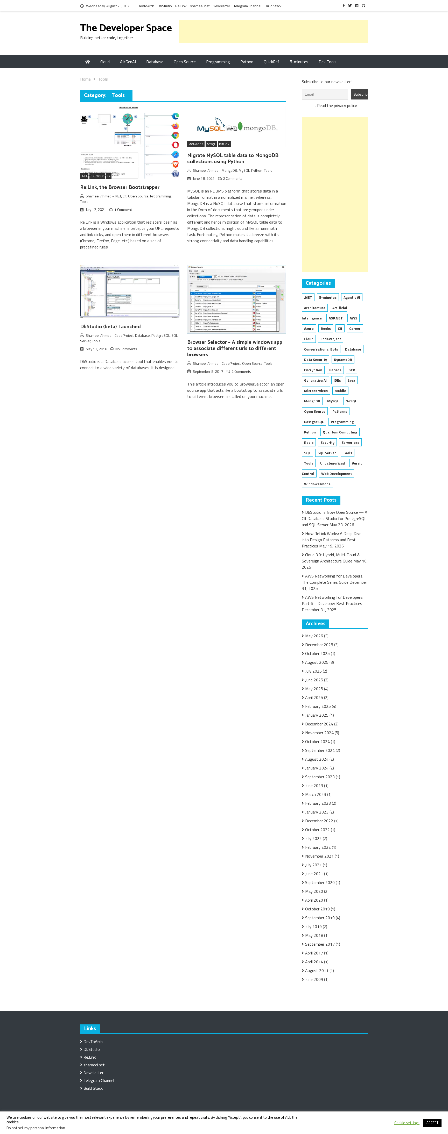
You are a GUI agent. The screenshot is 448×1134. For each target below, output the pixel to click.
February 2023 (318, 803)
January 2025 (316, 715)
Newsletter (221, 6)
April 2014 (314, 962)
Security (327, 442)
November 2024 (319, 733)
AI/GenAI (128, 62)
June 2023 (314, 785)
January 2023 (316, 812)
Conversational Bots (321, 349)
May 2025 (314, 689)
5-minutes (299, 62)
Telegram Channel (247, 6)
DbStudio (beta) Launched (110, 327)
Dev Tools (328, 62)
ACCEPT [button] (432, 1122)
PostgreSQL (160, 335)
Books (326, 328)
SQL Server (327, 452)
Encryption (313, 370)
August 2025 (316, 662)
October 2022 (317, 829)
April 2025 (314, 697)
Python (246, 62)
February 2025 (318, 706)
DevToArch (146, 6)
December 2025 (319, 644)
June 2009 (314, 979)
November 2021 (319, 856)
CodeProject (124, 335)
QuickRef (271, 62)
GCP (351, 370)
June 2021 (314, 874)
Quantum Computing (340, 432)
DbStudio (165, 6)
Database (154, 62)
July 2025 (313, 671)
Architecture (314, 307)
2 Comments (232, 178)
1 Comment (123, 209)
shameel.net (199, 6)
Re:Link (181, 6)
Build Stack (273, 6)
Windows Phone (317, 484)
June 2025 (314, 680)
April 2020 (314, 900)
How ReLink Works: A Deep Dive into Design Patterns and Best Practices (331, 539)
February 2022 (318, 847)
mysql (211, 144)
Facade (335, 370)
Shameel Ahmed (98, 196)
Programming (218, 62)
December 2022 (319, 821)
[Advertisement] (273, 31)
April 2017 (314, 953)
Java (351, 380)
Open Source (185, 62)
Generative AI (315, 380)
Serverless (350, 442)
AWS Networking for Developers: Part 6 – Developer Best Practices (332, 600)
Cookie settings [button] (406, 1123)
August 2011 (316, 970)
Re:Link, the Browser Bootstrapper (119, 187)
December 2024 (319, 724)
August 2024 (316, 759)
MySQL (244, 170)
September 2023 (320, 777)
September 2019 (320, 918)
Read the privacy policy (337, 105)
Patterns (339, 411)
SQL (307, 452)
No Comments (126, 349)
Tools (84, 201)
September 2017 (320, 944)
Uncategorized (332, 463)
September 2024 (320, 750)
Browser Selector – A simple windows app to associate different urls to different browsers (234, 348)
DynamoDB (343, 359)
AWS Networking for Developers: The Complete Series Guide (332, 579)
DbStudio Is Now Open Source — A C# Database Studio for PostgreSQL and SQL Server (334, 518)
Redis (308, 442)
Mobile (340, 390)
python (224, 144)
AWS (353, 318)
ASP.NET (336, 318)
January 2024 (316, 768)
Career (355, 328)
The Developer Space (126, 28)
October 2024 (317, 741)
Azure (309, 328)
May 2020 (314, 891)
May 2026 (314, 636)
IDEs (337, 380)
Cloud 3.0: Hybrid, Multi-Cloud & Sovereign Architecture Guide (331, 558)
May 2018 (314, 935)
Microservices (316, 390)
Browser (97, 176)
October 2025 (317, 653)
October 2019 (317, 909)
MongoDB (229, 170)
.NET (84, 176)
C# (108, 176)
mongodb (195, 144)
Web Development (336, 473)
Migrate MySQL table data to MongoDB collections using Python (232, 158)
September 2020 (320, 882)
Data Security (315, 359)
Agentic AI (352, 297)
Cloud (105, 62)
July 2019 (313, 926)
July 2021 (313, 865)
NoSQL (351, 401)
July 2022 (313, 838)
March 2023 (315, 794)
